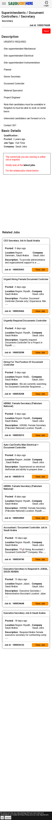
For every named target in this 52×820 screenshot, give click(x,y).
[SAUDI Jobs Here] (20, 5)
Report (46, 31)
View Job (40, 269)
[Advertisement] (26, 201)
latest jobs (29, 165)
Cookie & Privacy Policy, (21, 815)
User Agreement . (42, 815)
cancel (8, 818)
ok (2, 818)
